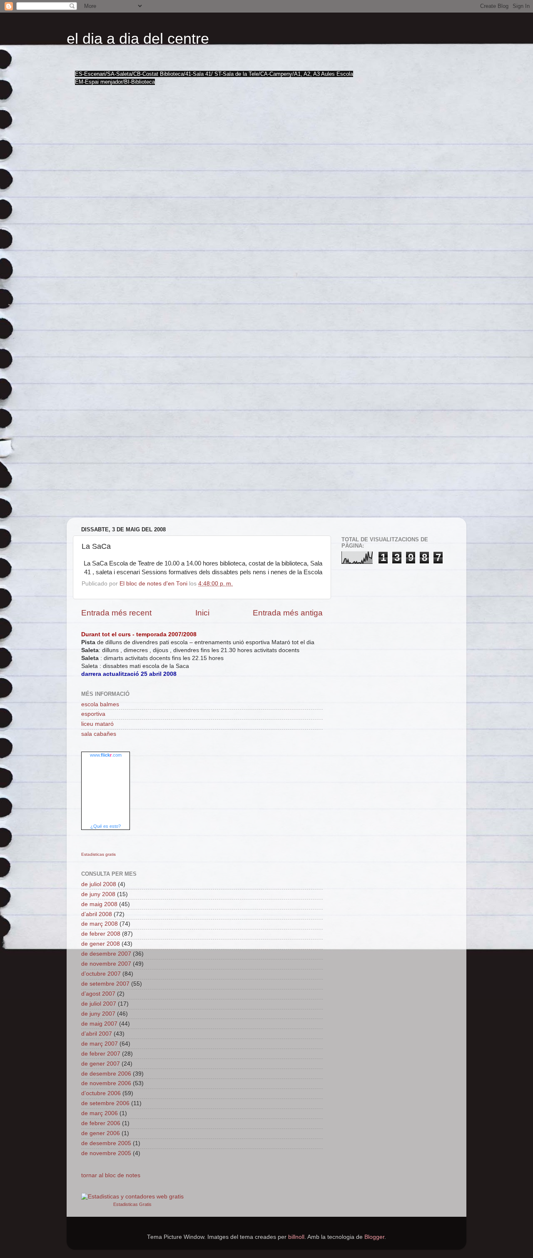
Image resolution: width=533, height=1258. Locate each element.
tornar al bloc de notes (110, 1175)
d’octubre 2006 (101, 1093)
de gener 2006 (100, 1133)
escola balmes (100, 704)
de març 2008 (99, 924)
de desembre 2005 (106, 1143)
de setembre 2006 (105, 1103)
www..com (106, 754)
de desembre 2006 (106, 1074)
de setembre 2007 (105, 984)
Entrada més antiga (288, 612)
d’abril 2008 (96, 914)
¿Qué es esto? (105, 826)
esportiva (93, 714)
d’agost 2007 (98, 994)
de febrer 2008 (100, 934)
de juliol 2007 (98, 1004)
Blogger (374, 1237)
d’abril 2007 (96, 1034)
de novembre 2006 (106, 1083)
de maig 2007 (99, 1024)
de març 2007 (99, 1044)
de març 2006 (99, 1113)
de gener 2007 (100, 1064)
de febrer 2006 (100, 1123)
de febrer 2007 (100, 1054)
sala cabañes (98, 734)
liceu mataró (97, 724)
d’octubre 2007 (101, 974)
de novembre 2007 (106, 964)
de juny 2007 (98, 1014)
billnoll (296, 1237)
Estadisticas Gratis (132, 1204)
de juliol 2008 (98, 884)
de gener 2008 (100, 944)
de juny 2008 (98, 894)
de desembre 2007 (106, 954)
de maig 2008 (99, 904)
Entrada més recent (116, 612)
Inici (202, 612)
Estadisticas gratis (98, 854)
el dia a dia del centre (138, 38)
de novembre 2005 (106, 1153)
